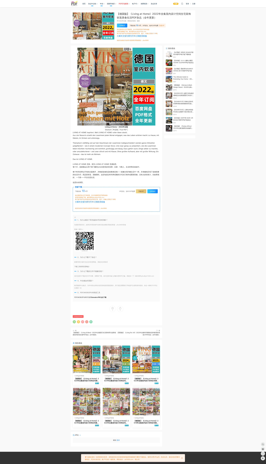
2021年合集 (78, 390)
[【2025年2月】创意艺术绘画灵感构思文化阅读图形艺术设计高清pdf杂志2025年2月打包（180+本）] (169, 95)
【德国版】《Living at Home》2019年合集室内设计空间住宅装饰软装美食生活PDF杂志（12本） (146, 422)
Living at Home (78, 316)
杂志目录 (154, 4)
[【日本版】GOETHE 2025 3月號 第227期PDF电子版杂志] (169, 120)
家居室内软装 (132, 21)
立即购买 (122, 25)
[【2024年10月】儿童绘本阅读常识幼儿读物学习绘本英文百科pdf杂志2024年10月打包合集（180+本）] (169, 112)
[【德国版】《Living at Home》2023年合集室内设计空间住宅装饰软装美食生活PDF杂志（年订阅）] (146, 359)
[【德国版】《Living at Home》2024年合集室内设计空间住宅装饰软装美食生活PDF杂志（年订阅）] (116, 359)
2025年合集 (78, 348)
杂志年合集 (92, 4)
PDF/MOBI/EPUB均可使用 (90, 297)
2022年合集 (122, 21)
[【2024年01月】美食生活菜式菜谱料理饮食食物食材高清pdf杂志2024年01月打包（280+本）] (169, 103)
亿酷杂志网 (74, 3)
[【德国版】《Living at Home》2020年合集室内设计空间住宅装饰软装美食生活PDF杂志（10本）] (116, 401)
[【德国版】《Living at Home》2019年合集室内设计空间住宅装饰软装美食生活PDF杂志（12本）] (146, 401)
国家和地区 (111, 4)
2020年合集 (108, 390)
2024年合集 (108, 348)
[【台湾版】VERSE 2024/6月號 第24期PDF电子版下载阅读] (169, 54)
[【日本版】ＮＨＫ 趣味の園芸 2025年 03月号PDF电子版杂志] (169, 62)
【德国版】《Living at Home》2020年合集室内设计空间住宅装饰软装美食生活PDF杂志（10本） (116, 422)
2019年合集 (137, 390)
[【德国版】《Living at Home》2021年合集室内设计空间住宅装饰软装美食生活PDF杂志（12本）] (86, 401)
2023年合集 (137, 348)
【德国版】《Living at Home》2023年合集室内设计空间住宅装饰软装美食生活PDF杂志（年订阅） (146, 380)
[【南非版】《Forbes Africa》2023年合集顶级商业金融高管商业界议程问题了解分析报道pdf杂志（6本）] (169, 128)
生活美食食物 (78, 392)
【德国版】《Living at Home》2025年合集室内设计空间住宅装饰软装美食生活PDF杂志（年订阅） (86, 380)
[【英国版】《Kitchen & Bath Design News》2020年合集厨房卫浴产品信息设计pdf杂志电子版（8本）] (169, 87)
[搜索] (182, 3)
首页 (84, 4)
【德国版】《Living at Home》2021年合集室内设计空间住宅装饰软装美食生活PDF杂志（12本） (86, 422)
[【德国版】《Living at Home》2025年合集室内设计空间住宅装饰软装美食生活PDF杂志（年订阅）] (86, 359)
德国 (138, 21)
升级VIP (161, 25)
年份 (101, 4)
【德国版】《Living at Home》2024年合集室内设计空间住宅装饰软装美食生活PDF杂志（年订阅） (116, 380)
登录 (118, 440)
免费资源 (144, 4)
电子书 (134, 4)
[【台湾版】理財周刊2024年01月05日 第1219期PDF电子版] (169, 71)
